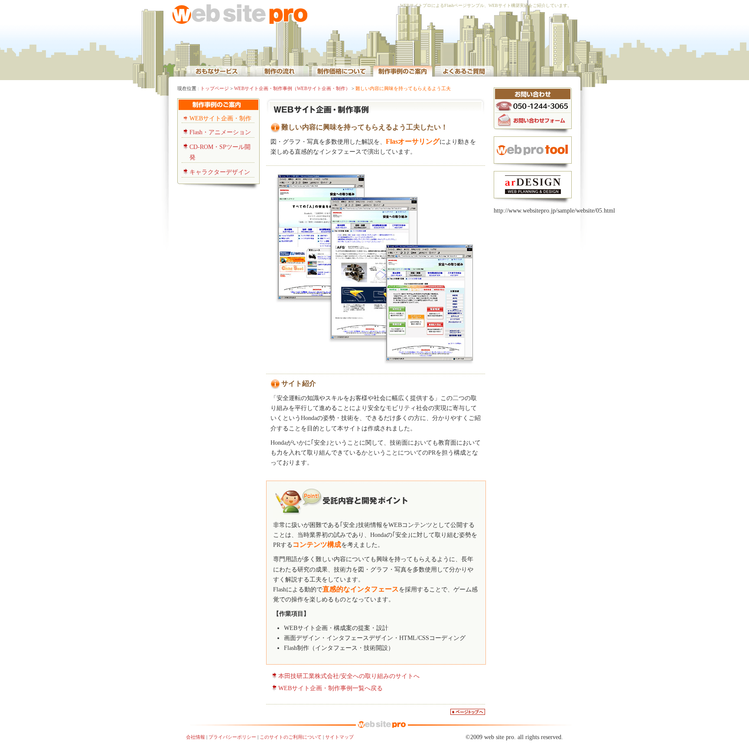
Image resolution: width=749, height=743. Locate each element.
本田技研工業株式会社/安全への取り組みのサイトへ (349, 676)
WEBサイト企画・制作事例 (402, 71)
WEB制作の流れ (279, 71)
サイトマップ (339, 737)
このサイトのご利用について (291, 737)
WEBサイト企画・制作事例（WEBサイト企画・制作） (292, 88)
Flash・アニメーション (220, 132)
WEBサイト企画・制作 (220, 118)
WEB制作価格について (341, 71)
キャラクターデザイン (219, 172)
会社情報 (195, 737)
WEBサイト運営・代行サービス (217, 71)
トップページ (214, 88)
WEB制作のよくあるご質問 (464, 71)
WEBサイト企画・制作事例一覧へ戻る (330, 688)
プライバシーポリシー (232, 737)
